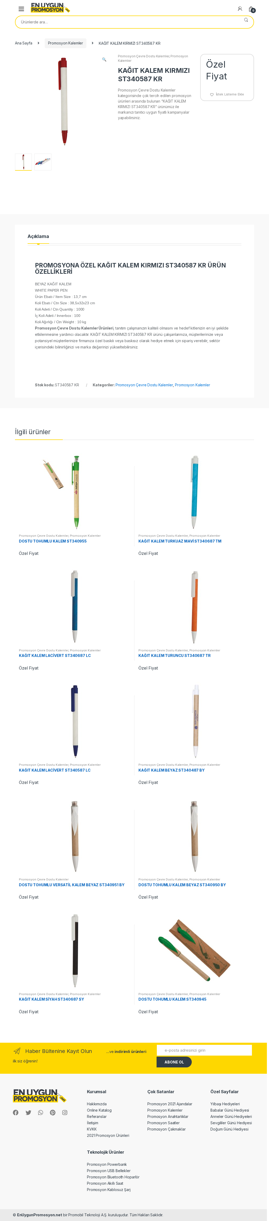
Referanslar (96, 1116)
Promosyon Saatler (163, 1123)
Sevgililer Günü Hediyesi (231, 1123)
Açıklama (38, 236)
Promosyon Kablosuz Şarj (109, 1189)
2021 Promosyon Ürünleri (108, 1135)
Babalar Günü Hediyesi (229, 1110)
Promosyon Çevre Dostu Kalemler (143, 56)
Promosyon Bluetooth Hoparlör (113, 1177)
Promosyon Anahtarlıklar (167, 1116)
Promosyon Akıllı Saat (105, 1183)
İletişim (92, 1123)
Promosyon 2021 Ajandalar (169, 1104)
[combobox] (127, 22)
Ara (246, 22)
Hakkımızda (97, 1104)
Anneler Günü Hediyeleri (231, 1116)
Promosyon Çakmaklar (166, 1129)
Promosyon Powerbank (107, 1164)
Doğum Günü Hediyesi (229, 1129)
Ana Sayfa (23, 43)
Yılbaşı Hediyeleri (225, 1104)
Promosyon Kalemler (65, 43)
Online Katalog (99, 1110)
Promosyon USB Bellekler (109, 1170)
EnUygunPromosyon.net (39, 1215)
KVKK (91, 1129)
